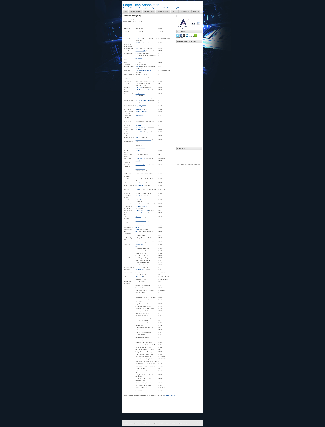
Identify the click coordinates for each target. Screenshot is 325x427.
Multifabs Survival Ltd (141, 199)
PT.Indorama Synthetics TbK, (143, 100)
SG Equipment (139, 276)
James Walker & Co (140, 115)
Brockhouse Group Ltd (141, 206)
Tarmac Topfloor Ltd (141, 221)
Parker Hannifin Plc (140, 165)
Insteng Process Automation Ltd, (144, 140)
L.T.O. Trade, (139, 87)
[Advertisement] (189, 69)
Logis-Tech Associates (141, 5)
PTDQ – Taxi (174, 11)
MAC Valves (139, 38)
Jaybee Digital (197, 164)
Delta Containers (140, 269)
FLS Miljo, (138, 161)
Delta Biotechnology (140, 94)
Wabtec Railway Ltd (140, 158)
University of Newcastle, (141, 213)
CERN (137, 42)
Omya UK (138, 195)
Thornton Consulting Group (142, 210)
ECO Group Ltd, (140, 109)
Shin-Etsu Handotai (140, 169)
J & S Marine (139, 183)
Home (125, 11)
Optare (137, 231)
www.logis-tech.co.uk (169, 395)
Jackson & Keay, (140, 131)
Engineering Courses (149, 11)
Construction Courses (163, 11)
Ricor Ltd (138, 150)
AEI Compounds (140, 185)
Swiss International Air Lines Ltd (143, 70)
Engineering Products (135, 11)
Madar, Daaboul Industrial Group (143, 90)
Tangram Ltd (139, 58)
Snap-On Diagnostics (141, 111)
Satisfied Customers (185, 11)
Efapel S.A (138, 129)
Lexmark (138, 66)
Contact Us (196, 11)
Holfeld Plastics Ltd (140, 148)
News (137, 48)
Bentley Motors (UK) (140, 51)
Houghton (138, 189)
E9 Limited (138, 217)
